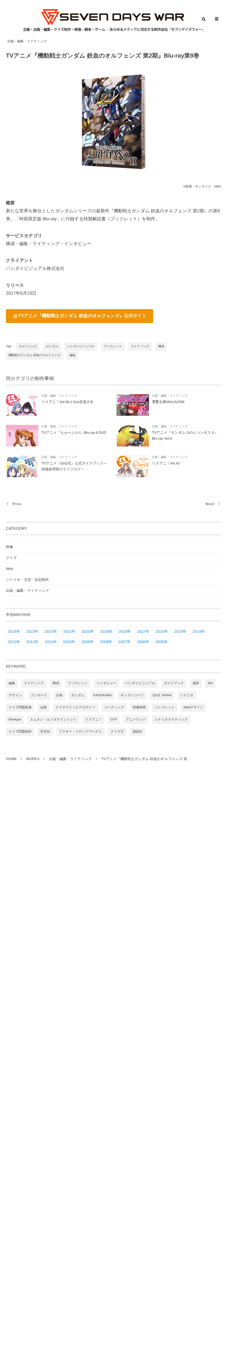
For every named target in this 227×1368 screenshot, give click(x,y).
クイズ (11, 558)
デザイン (15, 695)
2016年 (161, 631)
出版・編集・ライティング (27, 41)
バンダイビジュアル (80, 346)
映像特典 (139, 707)
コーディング (114, 707)
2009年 (87, 642)
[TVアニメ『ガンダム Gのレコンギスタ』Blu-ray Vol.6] (132, 435)
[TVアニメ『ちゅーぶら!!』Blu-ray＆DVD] (22, 435)
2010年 (69, 642)
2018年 (125, 631)
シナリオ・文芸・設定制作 (27, 580)
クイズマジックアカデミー (75, 707)
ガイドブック (174, 683)
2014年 (198, 631)
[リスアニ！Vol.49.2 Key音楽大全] (22, 405)
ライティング (140, 346)
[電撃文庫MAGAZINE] (132, 405)
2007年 (124, 642)
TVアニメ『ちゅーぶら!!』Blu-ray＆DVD (73, 433)
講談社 (137, 731)
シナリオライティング (171, 719)
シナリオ (187, 695)
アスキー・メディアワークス (80, 731)
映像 (9, 547)
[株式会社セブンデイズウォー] (113, 20)
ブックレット (113, 346)
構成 (161, 346)
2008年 (106, 642)
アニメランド (136, 719)
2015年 (180, 631)
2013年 (14, 642)
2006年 (143, 642)
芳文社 (45, 731)
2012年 (32, 642)
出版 (43, 707)
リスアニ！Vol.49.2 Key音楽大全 (67, 402)
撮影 (196, 683)
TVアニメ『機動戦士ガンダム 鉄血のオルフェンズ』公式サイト (82, 315)
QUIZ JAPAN (162, 695)
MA (210, 683)
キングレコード (132, 695)
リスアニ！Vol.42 (166, 463)
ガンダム (52, 346)
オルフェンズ (28, 346)
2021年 (69, 631)
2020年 (88, 631)
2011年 (51, 642)
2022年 (51, 631)
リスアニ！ (93, 719)
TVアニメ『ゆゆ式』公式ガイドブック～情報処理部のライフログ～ (74, 466)
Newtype (15, 719)
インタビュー (106, 683)
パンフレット (165, 707)
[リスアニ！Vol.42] (132, 466)
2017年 (143, 631)
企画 (59, 695)
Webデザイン (193, 707)
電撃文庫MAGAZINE (168, 402)
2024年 (14, 631)
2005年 (161, 642)
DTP (114, 719)
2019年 (106, 631)
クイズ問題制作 (20, 731)
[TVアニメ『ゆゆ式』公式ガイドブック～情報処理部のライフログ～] (22, 466)
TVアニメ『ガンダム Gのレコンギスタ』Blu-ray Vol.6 (185, 436)
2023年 (32, 631)
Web (9, 569)
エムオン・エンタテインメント (53, 719)
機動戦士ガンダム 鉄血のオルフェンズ (34, 355)
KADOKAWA (102, 695)
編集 (72, 355)
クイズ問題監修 (20, 707)
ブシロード (39, 695)
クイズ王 (117, 731)
